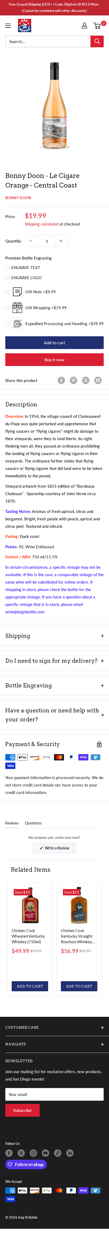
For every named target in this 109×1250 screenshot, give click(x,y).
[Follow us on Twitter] (22, 1153)
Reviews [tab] (12, 824)
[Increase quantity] (62, 240)
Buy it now (54, 359)
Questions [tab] (33, 824)
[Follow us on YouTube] (46, 1153)
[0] (98, 25)
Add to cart (54, 342)
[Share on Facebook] (62, 380)
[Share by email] (99, 380)
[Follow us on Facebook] (10, 1153)
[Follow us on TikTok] (58, 1153)
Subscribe (22, 1110)
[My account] (85, 25)
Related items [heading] (30, 869)
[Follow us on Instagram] (34, 1153)
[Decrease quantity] (31, 240)
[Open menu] (9, 26)
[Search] (97, 41)
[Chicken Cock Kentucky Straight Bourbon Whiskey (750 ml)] (79, 905)
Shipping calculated (41, 224)
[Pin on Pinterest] (74, 380)
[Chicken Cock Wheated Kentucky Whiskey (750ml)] (30, 905)
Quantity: (13, 241)
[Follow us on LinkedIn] (71, 1153)
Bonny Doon (18, 197)
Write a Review (60, 849)
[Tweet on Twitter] (87, 380)
